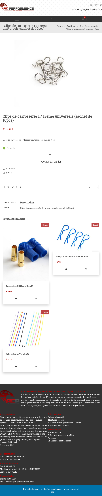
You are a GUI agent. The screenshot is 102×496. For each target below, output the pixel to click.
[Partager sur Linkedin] (21, 187)
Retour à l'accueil (56, 417)
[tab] (9, 203)
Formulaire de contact (58, 425)
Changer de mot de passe (59, 440)
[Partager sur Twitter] (13, 187)
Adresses (52, 438)
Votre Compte (54, 432)
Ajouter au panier (51, 161)
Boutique (71, 26)
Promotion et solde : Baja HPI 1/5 (68, 405)
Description (9, 202)
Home (60, 26)
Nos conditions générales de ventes (64, 422)
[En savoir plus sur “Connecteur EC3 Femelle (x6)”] (16, 298)
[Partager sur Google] (9, 187)
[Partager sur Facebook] (5, 187)
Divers (9, 172)
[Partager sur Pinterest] (17, 187)
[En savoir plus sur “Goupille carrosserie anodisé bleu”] (66, 269)
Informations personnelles (61, 435)
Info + (6, 207)
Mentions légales (56, 420)
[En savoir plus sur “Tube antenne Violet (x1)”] (16, 366)
